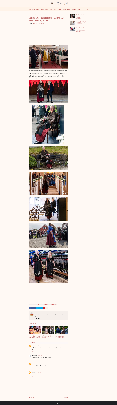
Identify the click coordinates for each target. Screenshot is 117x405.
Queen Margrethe (39, 304)
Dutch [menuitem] (51, 9)
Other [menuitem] (79, 9)
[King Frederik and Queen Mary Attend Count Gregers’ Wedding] (72, 16)
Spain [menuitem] (55, 9)
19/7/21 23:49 (37, 363)
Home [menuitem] (30, 9)
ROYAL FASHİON (54, 304)
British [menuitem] (33, 9)
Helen (36, 313)
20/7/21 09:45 (39, 372)
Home (30, 14)
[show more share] (46, 308)
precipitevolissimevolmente (38, 345)
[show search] (87, 9)
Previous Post (31, 397)
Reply (33, 351)
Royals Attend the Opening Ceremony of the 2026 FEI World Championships (81, 29)
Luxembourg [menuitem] (74, 9)
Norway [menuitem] (68, 9)
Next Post (65, 397)
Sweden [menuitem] (37, 9)
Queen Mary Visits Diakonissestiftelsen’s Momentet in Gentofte (60, 336)
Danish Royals (33, 14)
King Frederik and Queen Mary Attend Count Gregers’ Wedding (48, 336)
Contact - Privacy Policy (56, 403)
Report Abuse (63, 403)
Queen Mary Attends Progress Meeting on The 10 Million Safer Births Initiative (34, 336)
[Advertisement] (48, 34)
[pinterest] (39, 318)
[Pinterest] (44, 308)
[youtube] (38, 318)
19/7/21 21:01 (47, 345)
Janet (33, 363)
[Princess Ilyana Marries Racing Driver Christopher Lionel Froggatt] (72, 23)
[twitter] (36, 318)
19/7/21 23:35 (40, 355)
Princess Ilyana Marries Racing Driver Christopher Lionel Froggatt (81, 22)
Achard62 (34, 372)
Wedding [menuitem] (42, 9)
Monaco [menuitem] (59, 9)
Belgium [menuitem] (64, 9)
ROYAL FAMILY (46, 304)
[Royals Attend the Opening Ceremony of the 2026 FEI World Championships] (72, 29)
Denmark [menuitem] (46, 9)
